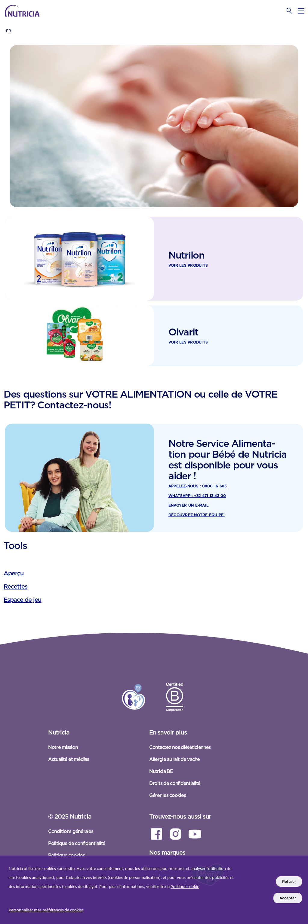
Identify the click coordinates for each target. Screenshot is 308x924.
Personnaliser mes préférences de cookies (46, 910)
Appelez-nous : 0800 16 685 (197, 486)
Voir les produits (188, 265)
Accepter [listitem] (287, 898)
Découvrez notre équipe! (196, 515)
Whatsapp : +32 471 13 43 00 (197, 495)
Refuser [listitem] (289, 881)
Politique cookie (185, 887)
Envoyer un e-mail (188, 505)
